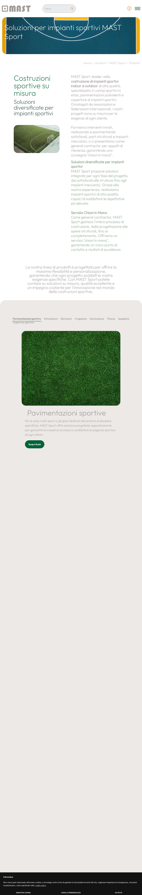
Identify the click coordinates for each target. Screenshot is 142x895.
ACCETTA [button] (118, 892)
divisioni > (102, 63)
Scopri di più (34, 444)
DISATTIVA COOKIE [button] (23, 892)
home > (88, 63)
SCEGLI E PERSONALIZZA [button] (71, 892)
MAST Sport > (118, 63)
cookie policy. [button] (40, 885)
